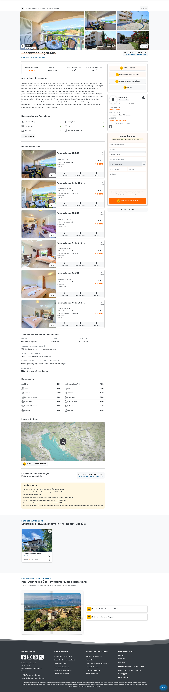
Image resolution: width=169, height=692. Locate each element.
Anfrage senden (129, 68)
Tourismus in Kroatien (61, 674)
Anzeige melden (128, 209)
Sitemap (41, 678)
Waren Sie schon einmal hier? (135, 53)
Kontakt (121, 655)
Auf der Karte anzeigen (37, 464)
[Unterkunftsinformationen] (49, 556)
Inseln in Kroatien (92, 674)
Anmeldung (124, 677)
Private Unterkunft (92, 667)
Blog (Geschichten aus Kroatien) (97, 663)
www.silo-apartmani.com (117, 121)
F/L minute (96, 175)
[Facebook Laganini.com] (23, 657)
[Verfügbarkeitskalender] (49, 559)
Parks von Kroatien (60, 663)
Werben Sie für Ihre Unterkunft (130, 670)
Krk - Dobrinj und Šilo (39, 8)
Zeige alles (28, 136)
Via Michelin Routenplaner (63, 670)
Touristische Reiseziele (94, 656)
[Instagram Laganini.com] (29, 657)
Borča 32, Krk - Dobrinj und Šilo (33, 57)
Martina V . (28, 45)
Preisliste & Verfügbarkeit (129, 74)
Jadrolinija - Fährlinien (61, 667)
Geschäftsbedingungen (29, 678)
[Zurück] (25, 540)
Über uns (121, 659)
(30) (145, 46)
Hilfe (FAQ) (122, 662)
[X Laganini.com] (41, 657)
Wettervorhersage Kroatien (63, 656)
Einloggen (123, 674)
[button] (63, 441)
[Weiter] (48, 540)
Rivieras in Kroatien (93, 670)
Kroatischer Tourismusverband (64, 660)
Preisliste (64, 175)
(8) (53, 175)
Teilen (144, 8)
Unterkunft (28, 8)
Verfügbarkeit (80, 175)
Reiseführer (90, 660)
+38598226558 (114, 109)
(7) (53, 325)
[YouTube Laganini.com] (35, 657)
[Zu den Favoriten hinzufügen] (50, 531)
